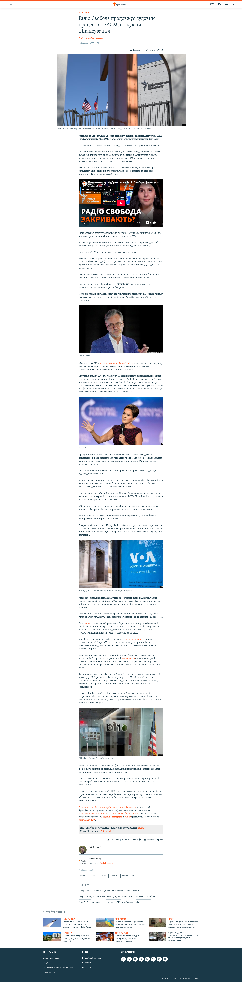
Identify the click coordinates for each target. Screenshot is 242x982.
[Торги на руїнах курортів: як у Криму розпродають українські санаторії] (52, 936)
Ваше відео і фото (51, 958)
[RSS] (153, 959)
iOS (102, 831)
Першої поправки (132, 639)
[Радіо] (234, 4)
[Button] (136, 50)
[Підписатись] (165, 959)
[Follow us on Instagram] (147, 959)
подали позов (128, 658)
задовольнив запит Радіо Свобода (116, 363)
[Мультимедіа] (226, 4)
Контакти (86, 968)
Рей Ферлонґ (84, 38)
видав (88, 623)
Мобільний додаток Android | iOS (58, 968)
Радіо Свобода (96, 38)
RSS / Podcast (49, 972)
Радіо (45, 963)
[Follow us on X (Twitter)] (129, 959)
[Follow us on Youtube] (135, 959)
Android (111, 831)
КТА (219, 4)
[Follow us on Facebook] (123, 959)
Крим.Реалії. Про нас (91, 958)
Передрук (86, 963)
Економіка (67, 933)
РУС (212, 4)
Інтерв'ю (171, 919)
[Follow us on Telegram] (141, 959)
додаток (142, 827)
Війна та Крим (69, 919)
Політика (84, 12)
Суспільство (120, 919)
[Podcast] (159, 959)
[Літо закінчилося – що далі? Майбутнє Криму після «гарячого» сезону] (105, 936)
